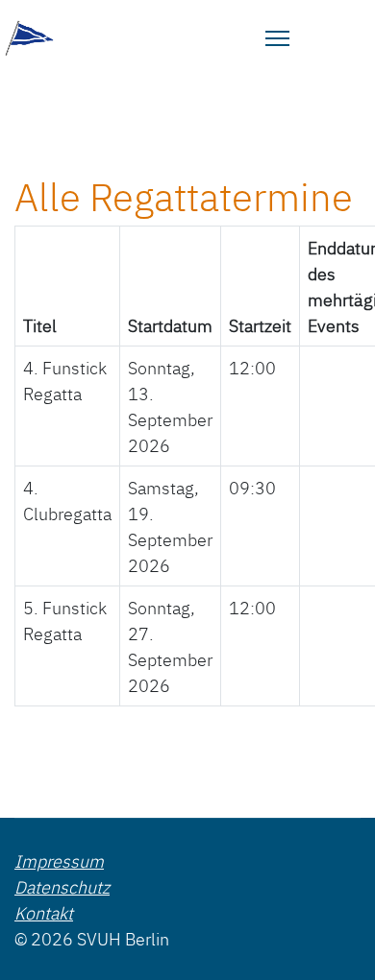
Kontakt (43, 912)
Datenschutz (62, 886)
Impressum (59, 860)
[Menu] (277, 38)
